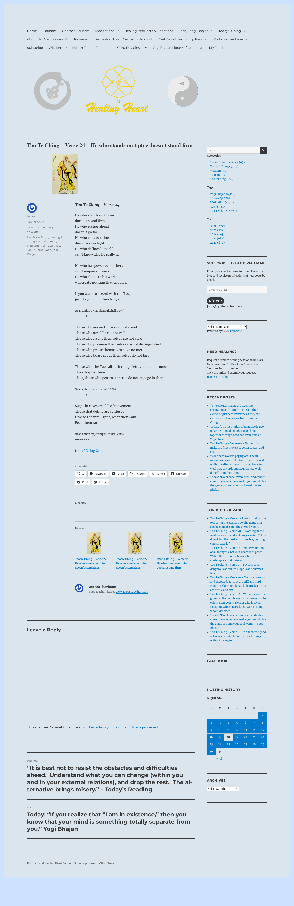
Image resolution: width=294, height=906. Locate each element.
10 (219, 730)
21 (254, 737)
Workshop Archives (227, 39)
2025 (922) (217, 230)
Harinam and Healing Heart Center (49, 863)
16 (211, 737)
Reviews (80, 39)
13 (245, 730)
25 (228, 744)
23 (211, 744)
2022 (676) (217, 242)
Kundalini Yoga (46, 241)
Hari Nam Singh (37, 237)
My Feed (216, 48)
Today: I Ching (230, 31)
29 (262, 744)
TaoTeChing (45, 227)
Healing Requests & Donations (148, 31)
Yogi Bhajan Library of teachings (178, 48)
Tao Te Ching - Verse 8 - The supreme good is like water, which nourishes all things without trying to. (238, 636)
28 (254, 744)
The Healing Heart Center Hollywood (122, 39)
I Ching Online (95, 451)
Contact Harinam (76, 31)
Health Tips (81, 48)
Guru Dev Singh (130, 48)
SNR (45, 245)
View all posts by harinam (132, 591)
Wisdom (55, 48)
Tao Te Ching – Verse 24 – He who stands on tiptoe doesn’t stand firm (92, 563)
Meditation (34, 245)
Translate (236, 331)
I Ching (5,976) (220, 198)
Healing (54, 237)
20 (245, 737)
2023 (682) (217, 238)
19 (236, 737)
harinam (32, 216)
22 (262, 737)
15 (262, 730)
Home (32, 31)
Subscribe (35, 48)
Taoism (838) (218, 175)
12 (237, 730)
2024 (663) (217, 234)
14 (254, 730)
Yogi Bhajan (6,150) (222, 194)
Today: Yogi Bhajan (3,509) (227, 162)
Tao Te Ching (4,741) (223, 211)
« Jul (219, 758)
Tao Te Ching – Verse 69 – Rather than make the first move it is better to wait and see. (237, 448)
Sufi (51, 245)
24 (220, 744)
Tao (58, 245)
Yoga (48, 249)
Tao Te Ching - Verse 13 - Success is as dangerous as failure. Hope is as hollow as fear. (236, 569)
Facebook (104, 48)
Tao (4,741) (217, 206)
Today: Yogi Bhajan (194, 31)
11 (228, 730)
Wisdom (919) (219, 170)
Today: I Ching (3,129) (224, 166)
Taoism (31, 227)
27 (245, 744)
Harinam (49, 31)
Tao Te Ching (35, 249)
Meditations (104, 31)
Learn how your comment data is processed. (124, 727)
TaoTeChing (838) (221, 179)
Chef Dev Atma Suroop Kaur (179, 39)
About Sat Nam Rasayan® (47, 39)
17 (220, 737)
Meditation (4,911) (222, 202)
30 (211, 751)
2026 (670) (217, 226)
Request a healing (218, 377)
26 (237, 744)
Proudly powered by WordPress (94, 863)
